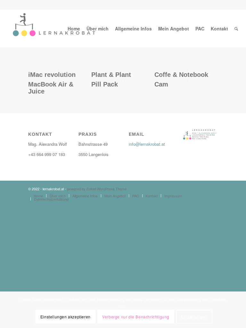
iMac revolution (52, 74)
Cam (161, 84)
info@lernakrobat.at (147, 144)
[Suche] (236, 28)
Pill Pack (104, 84)
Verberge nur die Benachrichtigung (135, 316)
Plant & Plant (111, 74)
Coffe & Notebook (181, 74)
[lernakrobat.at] (53, 28)
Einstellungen (194, 316)
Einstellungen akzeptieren (65, 316)
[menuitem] (73, 28)
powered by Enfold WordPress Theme (97, 188)
